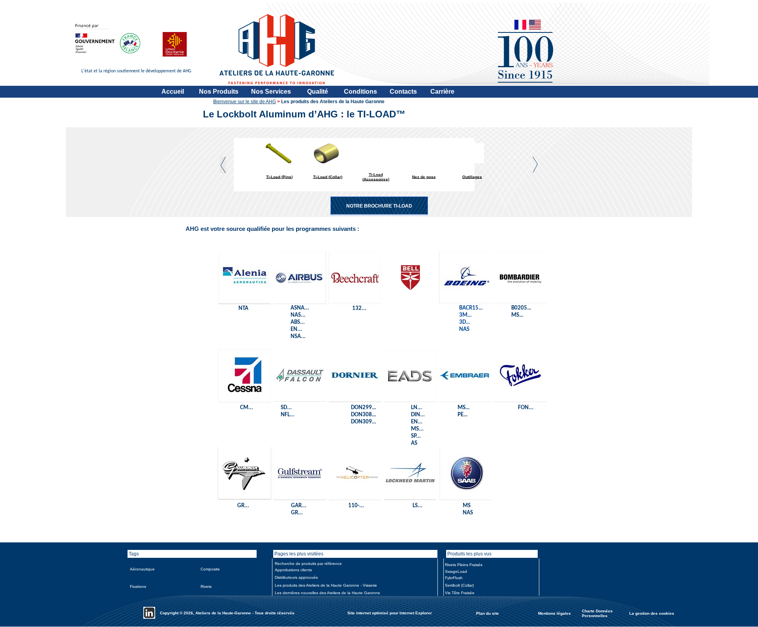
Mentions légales (554, 613)
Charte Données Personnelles (597, 613)
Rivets (206, 586)
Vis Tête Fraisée (460, 593)
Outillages (472, 176)
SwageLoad (456, 571)
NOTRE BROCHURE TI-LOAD (379, 206)
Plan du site (487, 613)
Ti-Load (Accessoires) (375, 176)
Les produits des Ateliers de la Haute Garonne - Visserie (326, 585)
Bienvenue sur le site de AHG (244, 101)
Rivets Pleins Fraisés (463, 565)
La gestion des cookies (651, 613)
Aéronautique (142, 569)
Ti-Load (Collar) (327, 176)
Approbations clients (293, 570)
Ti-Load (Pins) (279, 176)
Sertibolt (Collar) (459, 585)
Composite (210, 569)
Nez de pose (424, 176)
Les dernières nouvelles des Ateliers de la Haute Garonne (327, 593)
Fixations (138, 586)
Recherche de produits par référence (308, 563)
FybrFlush (454, 578)
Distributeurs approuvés (296, 577)
